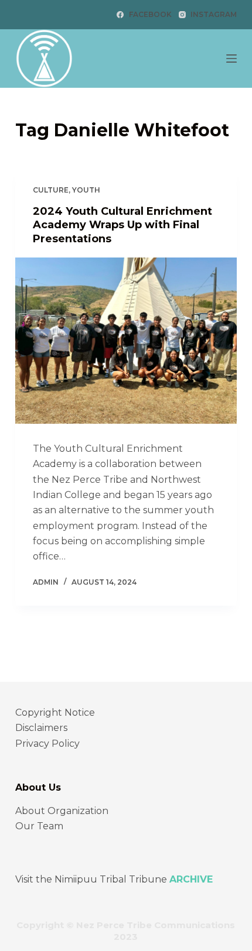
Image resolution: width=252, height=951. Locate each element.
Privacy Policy (47, 743)
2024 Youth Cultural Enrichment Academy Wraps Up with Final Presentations (122, 225)
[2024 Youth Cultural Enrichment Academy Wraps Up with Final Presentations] (126, 341)
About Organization (61, 810)
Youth (86, 190)
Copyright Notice (55, 712)
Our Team (39, 826)
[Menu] (231, 58)
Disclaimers (41, 727)
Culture (51, 190)
